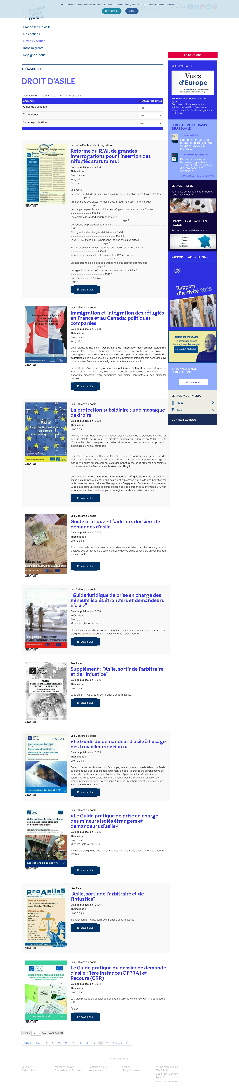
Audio (179, 410)
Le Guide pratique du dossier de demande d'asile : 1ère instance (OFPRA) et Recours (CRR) (118, 972)
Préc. (38, 1043)
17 (107, 1043)
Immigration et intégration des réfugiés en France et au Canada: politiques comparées (117, 317)
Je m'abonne (193, 382)
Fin (128, 1043)
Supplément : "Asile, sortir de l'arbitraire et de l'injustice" (117, 671)
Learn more (111, 11)
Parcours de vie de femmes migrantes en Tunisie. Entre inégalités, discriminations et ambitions (196, 165)
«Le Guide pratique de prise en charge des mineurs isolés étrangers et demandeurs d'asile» (114, 820)
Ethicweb (77, 1070)
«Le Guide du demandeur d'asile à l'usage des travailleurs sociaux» (118, 744)
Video (179, 402)
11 (66, 1043)
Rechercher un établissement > (189, 230)
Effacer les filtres (151, 100)
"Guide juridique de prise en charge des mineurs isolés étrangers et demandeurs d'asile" (117, 600)
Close (132, 11)
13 (79, 1043)
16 (100, 1043)
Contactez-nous (97, 1066)
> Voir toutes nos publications (196, 175)
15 (93, 1043)
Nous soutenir (96, 1070)
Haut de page (119, 1058)
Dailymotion (28, 1070)
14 (86, 1043)
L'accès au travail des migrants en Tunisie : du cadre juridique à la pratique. (196, 144)
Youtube (26, 1066)
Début (27, 1043)
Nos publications (131, 1070)
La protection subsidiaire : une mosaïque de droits (118, 412)
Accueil (126, 1066)
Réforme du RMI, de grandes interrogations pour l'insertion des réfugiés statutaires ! (111, 156)
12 (72, 1043)
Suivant (117, 1043)
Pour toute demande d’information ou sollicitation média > (192, 193)
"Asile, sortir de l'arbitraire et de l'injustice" (107, 896)
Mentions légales (64, 1066)
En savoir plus (85, 289)
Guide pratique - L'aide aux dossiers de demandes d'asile (115, 524)
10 (59, 1043)
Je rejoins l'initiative (186, 348)
